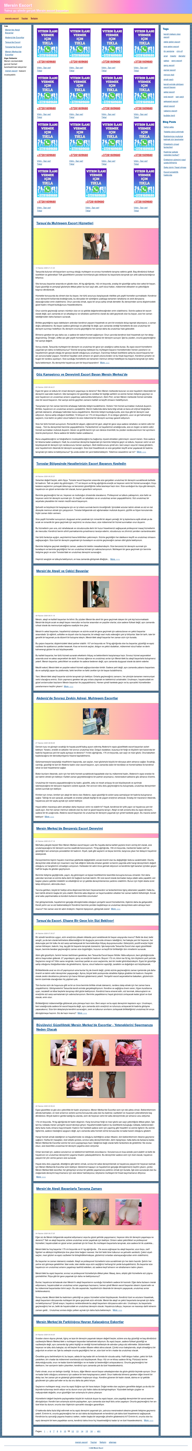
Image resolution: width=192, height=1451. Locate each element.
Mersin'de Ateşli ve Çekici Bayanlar (62, 571)
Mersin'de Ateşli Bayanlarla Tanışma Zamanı (69, 1188)
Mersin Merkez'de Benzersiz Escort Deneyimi (69, 828)
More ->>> (104, 362)
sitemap (112, 1442)
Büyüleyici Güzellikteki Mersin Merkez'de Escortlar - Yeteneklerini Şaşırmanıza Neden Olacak (94, 1027)
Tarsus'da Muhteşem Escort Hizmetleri (64, 223)
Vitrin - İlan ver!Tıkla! (44, 69)
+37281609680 (46, 61)
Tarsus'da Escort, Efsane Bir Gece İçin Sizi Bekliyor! (75, 920)
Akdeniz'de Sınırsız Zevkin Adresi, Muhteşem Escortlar (77, 698)
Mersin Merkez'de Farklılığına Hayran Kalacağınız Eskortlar (80, 1321)
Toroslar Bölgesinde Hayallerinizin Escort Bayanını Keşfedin (81, 463)
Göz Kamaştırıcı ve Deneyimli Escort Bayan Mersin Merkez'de (81, 374)
